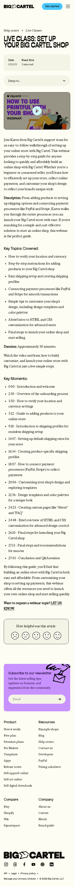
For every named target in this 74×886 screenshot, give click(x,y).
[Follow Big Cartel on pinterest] (42, 864)
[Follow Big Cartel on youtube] (33, 864)
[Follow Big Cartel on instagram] (6, 864)
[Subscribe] (59, 699)
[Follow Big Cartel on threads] (15, 864)
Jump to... (14, 81)
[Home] (19, 7)
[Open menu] (68, 6)
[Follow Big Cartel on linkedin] (51, 864)
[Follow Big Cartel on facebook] (24, 864)
